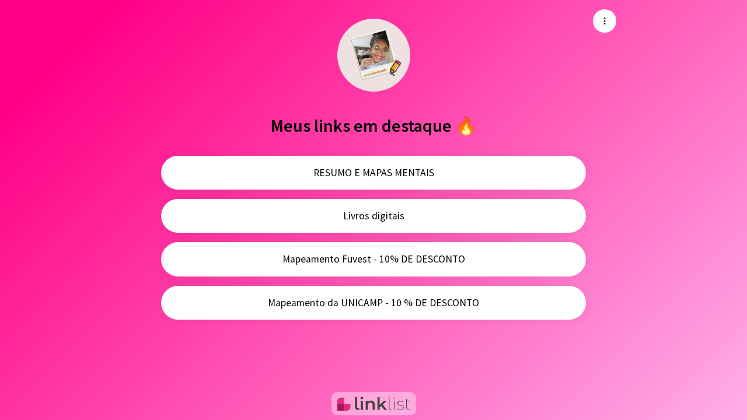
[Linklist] (373, 404)
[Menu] (604, 21)
